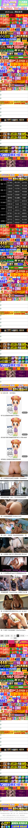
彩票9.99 (9, 204)
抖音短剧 (9, 207)
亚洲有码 (9, 185)
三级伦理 (9, 188)
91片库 (10, 210)
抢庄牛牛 (17, 201)
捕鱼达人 (9, 201)
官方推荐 (3, 202)
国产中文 (9, 219)
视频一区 (3, 184)
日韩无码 (24, 222)
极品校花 (9, 222)
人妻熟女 (9, 191)
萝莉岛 (24, 210)
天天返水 (24, 204)
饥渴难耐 (17, 194)
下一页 (22, 635)
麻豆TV (17, 207)
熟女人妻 (17, 213)
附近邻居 (9, 194)
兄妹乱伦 (17, 219)
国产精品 (9, 182)
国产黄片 (9, 213)
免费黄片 (24, 213)
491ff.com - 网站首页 (13, 12)
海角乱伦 (17, 216)
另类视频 (24, 191)
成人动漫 (24, 185)
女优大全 (17, 210)
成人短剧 (24, 219)
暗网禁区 (9, 216)
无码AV (3, 208)
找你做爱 (24, 194)
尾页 (15, 638)
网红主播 (17, 182)
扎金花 (17, 204)
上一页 (7, 635)
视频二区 (3, 190)
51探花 (24, 207)
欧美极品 (17, 185)
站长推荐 (3, 196)
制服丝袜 (17, 191)
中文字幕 (17, 188)
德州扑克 (24, 201)
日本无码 (24, 182)
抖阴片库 (3, 215)
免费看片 (3, 221)
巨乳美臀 (24, 188)
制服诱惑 (24, 216)
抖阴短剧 (17, 222)
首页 (2, 635)
